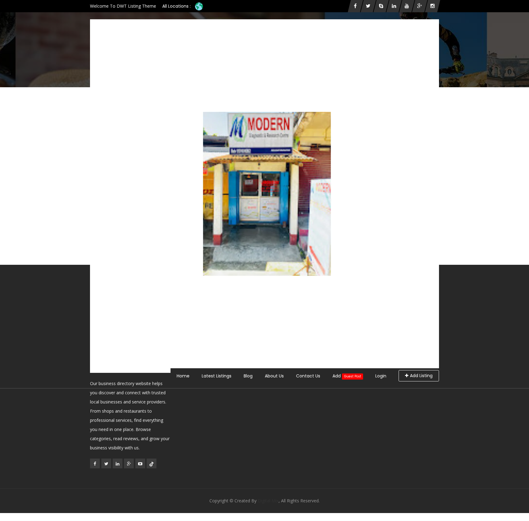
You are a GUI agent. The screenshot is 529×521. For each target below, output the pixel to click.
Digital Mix (268, 501)
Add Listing (421, 376)
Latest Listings (216, 376)
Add (346, 376)
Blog (248, 376)
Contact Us (308, 376)
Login (380, 376)
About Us (274, 376)
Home (183, 376)
